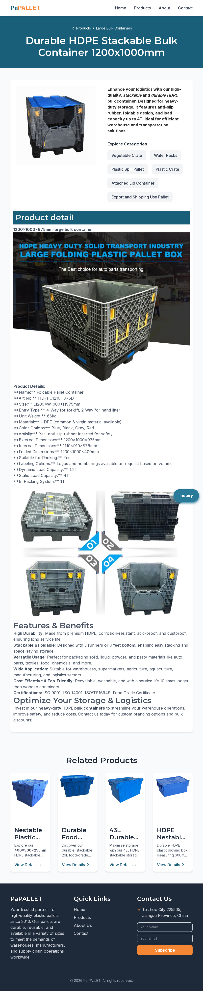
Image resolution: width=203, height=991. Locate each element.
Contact (185, 7)
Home (120, 7)
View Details (25, 864)
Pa (25, 7)
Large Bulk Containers (114, 28)
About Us (83, 925)
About (164, 7)
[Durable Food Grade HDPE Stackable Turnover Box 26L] (78, 786)
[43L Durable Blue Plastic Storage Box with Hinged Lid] (125, 789)
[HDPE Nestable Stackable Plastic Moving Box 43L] (173, 786)
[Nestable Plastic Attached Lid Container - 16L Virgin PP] (30, 793)
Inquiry (186, 495)
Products (142, 7)
